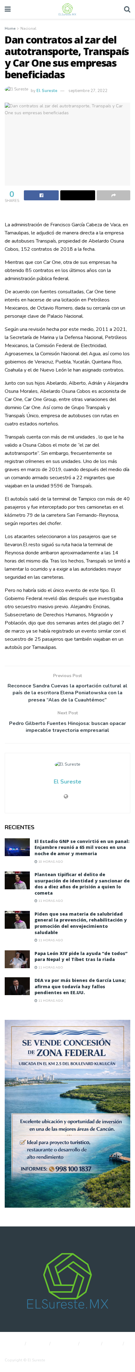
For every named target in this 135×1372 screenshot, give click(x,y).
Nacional (28, 28)
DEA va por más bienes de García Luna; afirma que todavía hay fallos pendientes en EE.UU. (80, 986)
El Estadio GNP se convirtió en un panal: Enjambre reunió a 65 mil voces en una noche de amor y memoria (82, 847)
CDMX (91, 1344)
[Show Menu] (8, 9)
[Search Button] (127, 9)
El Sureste (46, 91)
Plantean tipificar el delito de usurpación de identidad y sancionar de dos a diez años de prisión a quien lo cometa (82, 883)
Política (38, 1344)
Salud (113, 1344)
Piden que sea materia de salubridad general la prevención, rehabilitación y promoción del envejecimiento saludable (81, 923)
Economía (65, 1344)
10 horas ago (50, 862)
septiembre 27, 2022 (87, 91)
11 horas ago (50, 901)
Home (10, 28)
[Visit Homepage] (67, 9)
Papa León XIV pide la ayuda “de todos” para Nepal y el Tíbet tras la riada (81, 956)
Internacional (16, 1351)
